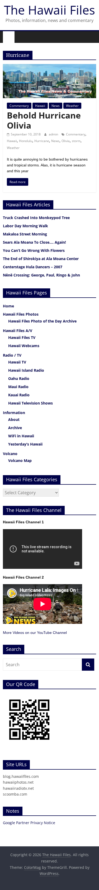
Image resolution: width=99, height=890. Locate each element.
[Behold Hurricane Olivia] (49, 67)
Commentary (19, 105)
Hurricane (41, 141)
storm (76, 141)
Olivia (66, 141)
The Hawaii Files (49, 10)
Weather (72, 105)
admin (54, 134)
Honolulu (25, 141)
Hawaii (40, 105)
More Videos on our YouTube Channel (35, 632)
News (55, 105)
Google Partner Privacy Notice (29, 822)
